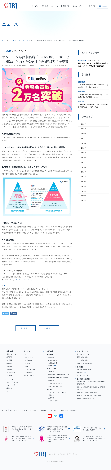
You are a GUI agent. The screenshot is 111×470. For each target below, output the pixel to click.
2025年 (83, 129)
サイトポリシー (14, 410)
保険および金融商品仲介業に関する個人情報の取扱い (91, 388)
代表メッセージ (11, 354)
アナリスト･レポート (55, 383)
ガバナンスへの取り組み (84, 363)
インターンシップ (82, 375)
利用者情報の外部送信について (87, 398)
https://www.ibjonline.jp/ (24, 280)
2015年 (83, 177)
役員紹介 (9, 363)
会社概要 (9, 360)
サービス (27, 351)
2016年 (83, 172)
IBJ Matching (28, 360)
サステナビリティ (83, 351)
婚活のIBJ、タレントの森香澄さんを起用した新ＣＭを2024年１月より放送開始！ (93, 64)
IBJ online (8, 286)
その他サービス (29, 375)
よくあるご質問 (53, 401)
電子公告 (51, 395)
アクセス (9, 375)
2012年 (83, 191)
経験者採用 (80, 372)
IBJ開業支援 (28, 372)
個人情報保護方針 (83, 379)
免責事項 (51, 398)
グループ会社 (11, 372)
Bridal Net (27, 366)
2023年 (83, 138)
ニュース (11, 40)
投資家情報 (49, 351)
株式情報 (51, 357)
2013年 (83, 186)
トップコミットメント (84, 354)
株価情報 (51, 366)
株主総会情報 (52, 363)
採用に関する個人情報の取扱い (87, 392)
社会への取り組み (82, 360)
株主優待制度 (52, 360)
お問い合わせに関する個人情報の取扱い (89, 395)
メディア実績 (11, 385)
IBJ (25, 354)
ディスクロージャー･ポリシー (57, 392)
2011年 (83, 196)
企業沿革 (9, 366)
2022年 (83, 143)
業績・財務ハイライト (55, 386)
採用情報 (80, 367)
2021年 (83, 148)
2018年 (83, 162)
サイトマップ (52, 410)
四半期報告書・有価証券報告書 (58, 377)
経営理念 (9, 357)
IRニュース (10, 391)
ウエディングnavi (29, 369)
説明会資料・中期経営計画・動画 (58, 374)
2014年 (83, 181)
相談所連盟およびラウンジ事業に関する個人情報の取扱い (91, 383)
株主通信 (51, 380)
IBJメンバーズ (28, 357)
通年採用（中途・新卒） (84, 370)
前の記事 (24, 328)
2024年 (83, 134)
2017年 (83, 167)
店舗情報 (9, 369)
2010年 (83, 201)
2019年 (83, 157)
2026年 (83, 124)
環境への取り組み (82, 357)
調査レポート (11, 388)
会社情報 (10, 351)
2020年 (83, 153)
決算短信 (51, 371)
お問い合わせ (74, 410)
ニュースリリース (20, 51)
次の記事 (47, 328)
